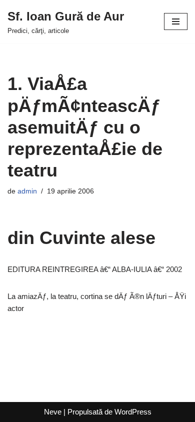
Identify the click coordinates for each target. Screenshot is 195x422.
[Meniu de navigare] (176, 21)
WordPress (133, 412)
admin (27, 191)
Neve (53, 412)
